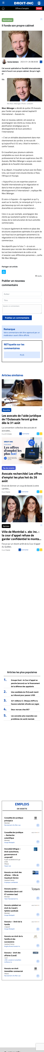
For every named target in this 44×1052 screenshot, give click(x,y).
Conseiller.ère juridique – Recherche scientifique (13, 835)
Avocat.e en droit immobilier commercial (13, 970)
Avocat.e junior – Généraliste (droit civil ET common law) (13, 891)
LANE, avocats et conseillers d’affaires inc (12, 961)
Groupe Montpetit (9, 842)
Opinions (6, 526)
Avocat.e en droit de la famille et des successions (13, 939)
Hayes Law (7, 866)
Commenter (25, 434)
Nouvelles (6, 410)
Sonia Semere (13, 61)
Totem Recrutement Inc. (11, 899)
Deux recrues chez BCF (20, 709)
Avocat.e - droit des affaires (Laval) (12, 954)
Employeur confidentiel (11, 882)
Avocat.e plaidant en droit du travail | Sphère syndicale (12, 908)
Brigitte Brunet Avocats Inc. (12, 946)
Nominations (7, 20)
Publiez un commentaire (17, 318)
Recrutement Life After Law (12, 825)
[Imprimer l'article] (40, 433)
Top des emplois (8, 468)
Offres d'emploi (22, 8)
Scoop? (39, 8)
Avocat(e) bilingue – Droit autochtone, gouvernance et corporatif (12, 853)
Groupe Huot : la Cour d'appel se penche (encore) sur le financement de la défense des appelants (25, 683)
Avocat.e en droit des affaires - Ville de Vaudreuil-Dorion (13, 875)
